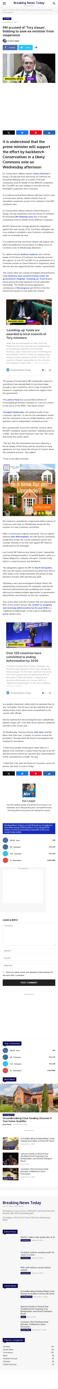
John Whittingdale (20, 536)
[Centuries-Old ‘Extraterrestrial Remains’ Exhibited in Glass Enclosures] (10, 1174)
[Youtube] (16, 1225)
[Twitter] (12, 1225)
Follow (52, 847)
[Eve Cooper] (5, 41)
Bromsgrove (23, 288)
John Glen (39, 732)
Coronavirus (25, 1240)
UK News (11, 10)
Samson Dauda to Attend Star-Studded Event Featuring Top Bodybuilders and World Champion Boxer (36, 1157)
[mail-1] (29, 814)
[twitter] (33, 814)
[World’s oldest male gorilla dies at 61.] (10, 1242)
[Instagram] (8, 1225)
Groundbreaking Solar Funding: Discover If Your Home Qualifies (27, 1120)
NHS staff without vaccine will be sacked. (36, 1268)
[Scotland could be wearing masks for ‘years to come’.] (10, 1257)
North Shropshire (43, 567)
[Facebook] (4, 1225)
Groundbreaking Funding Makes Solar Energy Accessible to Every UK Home (38, 1139)
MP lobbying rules (24, 216)
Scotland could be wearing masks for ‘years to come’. (37, 1253)
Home (5, 10)
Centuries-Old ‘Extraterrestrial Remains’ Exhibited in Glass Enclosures (34, 1171)
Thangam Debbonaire (13, 412)
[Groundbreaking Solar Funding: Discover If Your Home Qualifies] (29, 1098)
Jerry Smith (7, 1124)
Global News (8, 1178)
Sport (5, 1163)
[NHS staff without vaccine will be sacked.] (10, 1272)
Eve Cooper (14, 41)
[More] (36, 47)
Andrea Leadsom (29, 254)
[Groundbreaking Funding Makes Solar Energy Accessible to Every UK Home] (10, 1143)
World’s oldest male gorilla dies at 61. (38, 1237)
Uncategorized (9, 1115)
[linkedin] (25, 814)
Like (53, 840)
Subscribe (51, 860)
